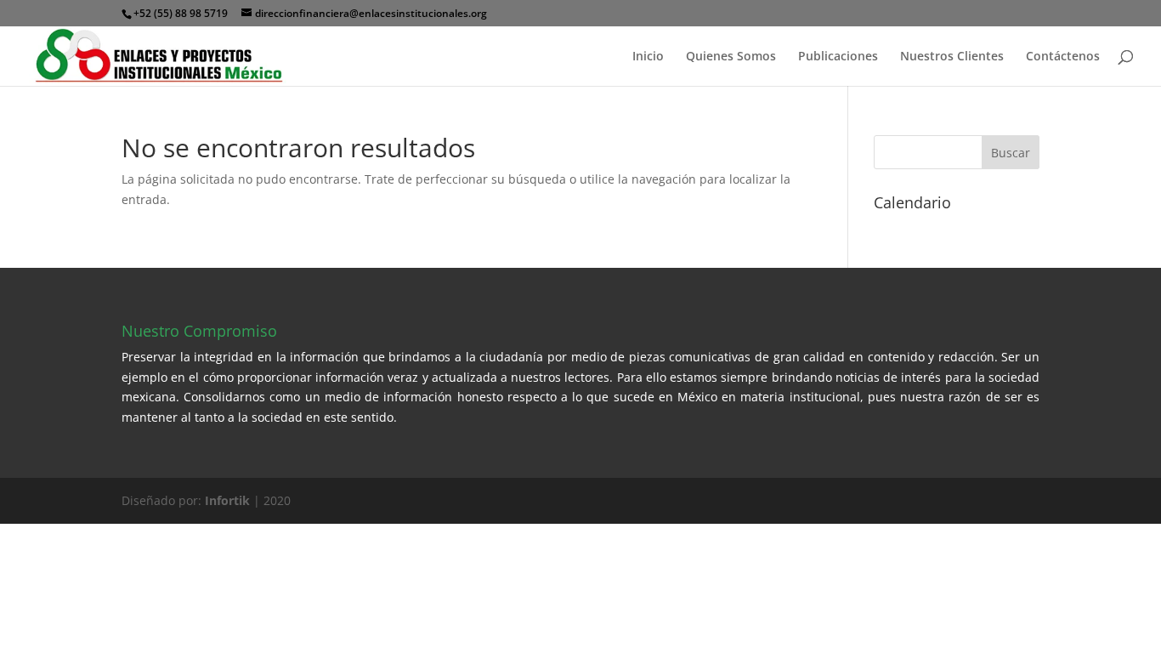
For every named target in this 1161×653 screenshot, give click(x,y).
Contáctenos (1063, 57)
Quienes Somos (731, 57)
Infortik (227, 500)
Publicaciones (838, 57)
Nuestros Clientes (952, 57)
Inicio (648, 57)
